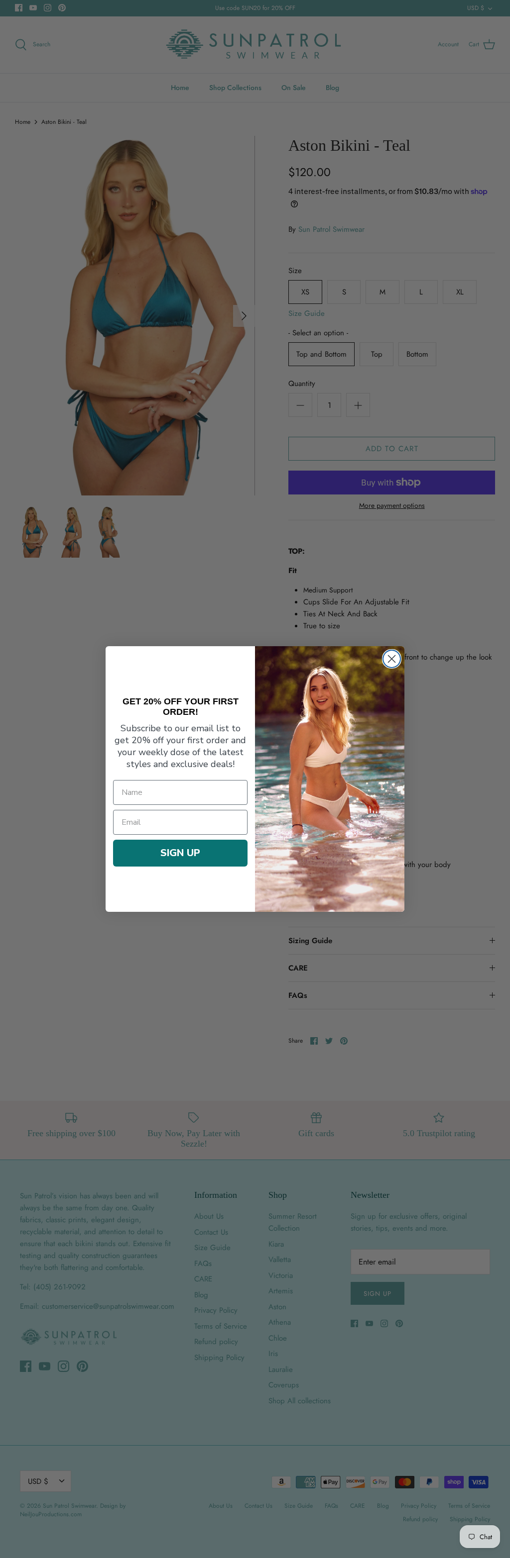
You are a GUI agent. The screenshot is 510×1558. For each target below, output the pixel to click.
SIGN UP (180, 853)
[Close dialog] (391, 659)
